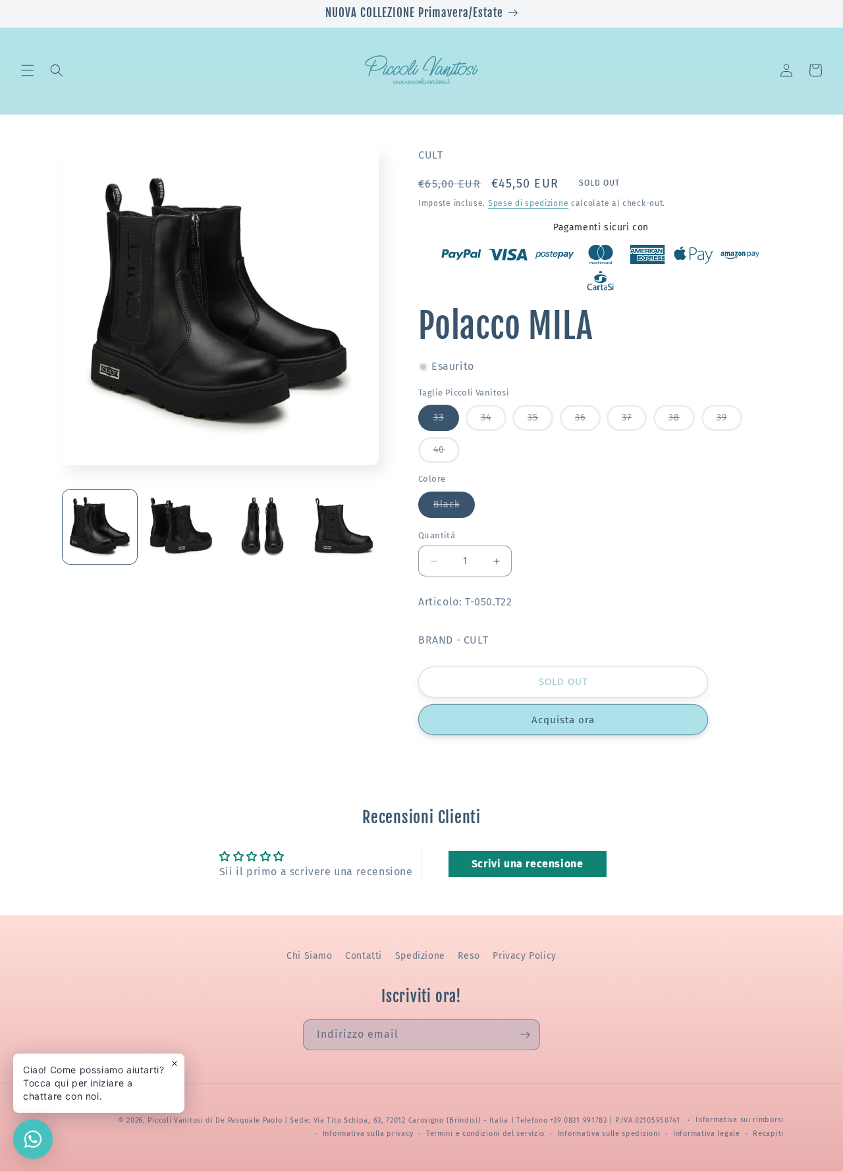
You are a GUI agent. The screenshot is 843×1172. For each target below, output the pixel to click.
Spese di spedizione (528, 203)
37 (634, 421)
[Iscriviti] (524, 1034)
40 (446, 453)
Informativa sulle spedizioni (609, 1133)
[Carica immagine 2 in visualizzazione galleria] (181, 527)
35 (540, 421)
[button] (27, 70)
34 (493, 421)
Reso (468, 955)
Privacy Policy (524, 955)
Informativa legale (706, 1133)
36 (588, 421)
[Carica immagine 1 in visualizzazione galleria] (100, 527)
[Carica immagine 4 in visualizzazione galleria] (343, 527)
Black (454, 508)
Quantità (436, 535)
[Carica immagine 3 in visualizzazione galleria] (262, 527)
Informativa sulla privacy (368, 1133)
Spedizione (420, 955)
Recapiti (768, 1133)
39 (729, 421)
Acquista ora (563, 720)
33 (446, 421)
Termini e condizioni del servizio (485, 1133)
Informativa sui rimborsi (739, 1119)
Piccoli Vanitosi (175, 1120)
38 (681, 421)
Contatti (363, 955)
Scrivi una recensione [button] (528, 863)
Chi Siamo (309, 955)
